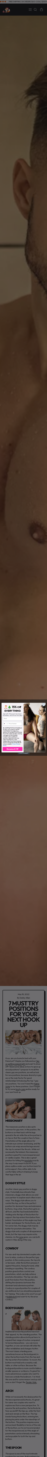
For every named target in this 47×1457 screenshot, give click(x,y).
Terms (4, 745)
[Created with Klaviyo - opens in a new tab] (23, 753)
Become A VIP (12, 749)
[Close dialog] (43, 704)
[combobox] (5, 723)
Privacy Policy (15, 744)
